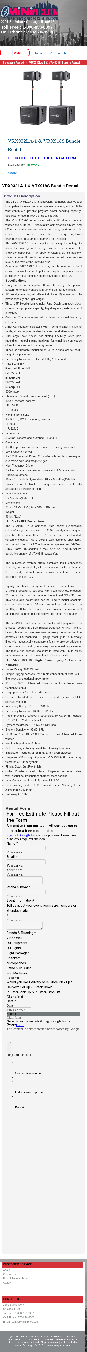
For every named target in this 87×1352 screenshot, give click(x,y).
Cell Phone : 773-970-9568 (18, 1317)
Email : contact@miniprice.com (20, 1321)
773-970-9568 (40, 32)
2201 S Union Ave (13, 1304)
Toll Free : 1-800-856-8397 (18, 1313)
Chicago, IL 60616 (13, 1309)
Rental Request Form (15, 1278)
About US (8, 1270)
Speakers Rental (13, 62)
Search (17, 52)
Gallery (7, 1282)
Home (38, 53)
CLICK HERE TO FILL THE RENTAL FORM (42, 158)
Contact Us (58, 53)
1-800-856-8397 (38, 27)
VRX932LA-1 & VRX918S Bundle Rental (54, 62)
